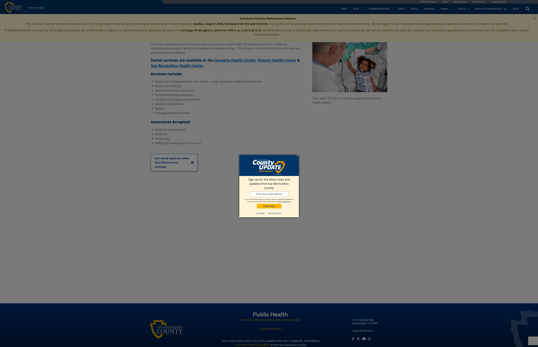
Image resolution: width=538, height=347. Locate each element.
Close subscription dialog (298, 155)
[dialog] (269, 186)
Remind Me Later (275, 213)
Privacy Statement (284, 201)
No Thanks (260, 213)
